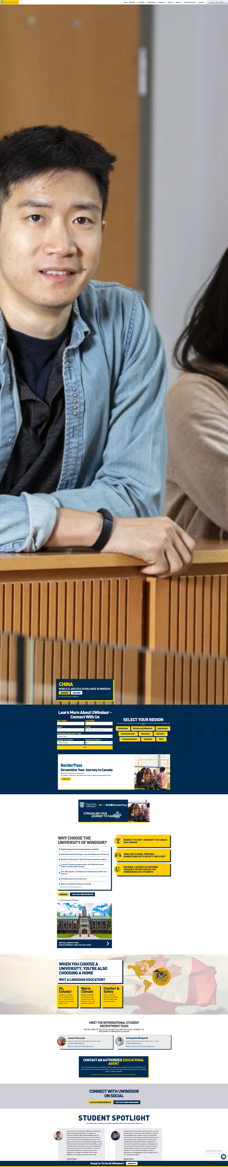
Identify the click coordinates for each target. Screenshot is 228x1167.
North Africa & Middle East (142, 728)
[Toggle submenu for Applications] (157, 2)
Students (161, 2)
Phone (88, 727)
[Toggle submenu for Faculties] (146, 2)
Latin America (162, 728)
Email (59, 727)
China (161, 739)
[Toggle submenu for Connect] (205, 2)
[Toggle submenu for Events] (173, 2)
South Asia (148, 739)
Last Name (90, 721)
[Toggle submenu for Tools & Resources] (197, 2)
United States (123, 728)
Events (170, 2)
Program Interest (93, 740)
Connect (201, 2)
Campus (178, 2)
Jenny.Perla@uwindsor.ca (76, 1043)
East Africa (160, 733)
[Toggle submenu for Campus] (182, 2)
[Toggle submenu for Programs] (136, 2)
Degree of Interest (65, 740)
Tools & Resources (189, 2)
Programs (132, 2)
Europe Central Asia (129, 739)
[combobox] (90, 730)
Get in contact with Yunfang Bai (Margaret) (141, 1046)
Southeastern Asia (128, 733)
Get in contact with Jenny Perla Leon (81, 1046)
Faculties (141, 2)
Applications (151, 2)
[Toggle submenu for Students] (166, 2)
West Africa (145, 733)
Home (125, 2)
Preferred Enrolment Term (69, 734)
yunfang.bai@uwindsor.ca (134, 1043)
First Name (62, 721)
